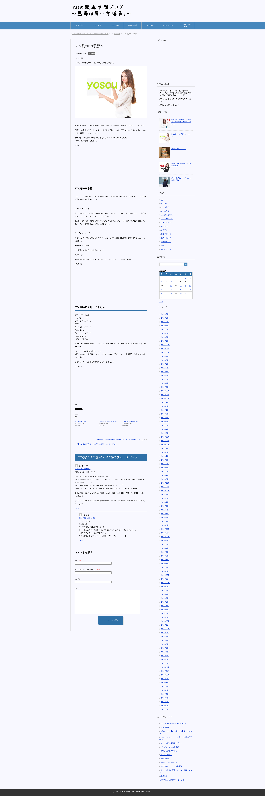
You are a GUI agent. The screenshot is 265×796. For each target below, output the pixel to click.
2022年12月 (165, 483)
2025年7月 (165, 364)
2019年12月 (165, 621)
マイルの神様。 (166, 755)
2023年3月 (165, 471)
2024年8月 (165, 406)
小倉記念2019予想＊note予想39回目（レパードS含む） (98, 444)
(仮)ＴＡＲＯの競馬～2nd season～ (173, 723)
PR (162, 200)
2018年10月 (165, 675)
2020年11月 (165, 579)
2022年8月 (165, 498)
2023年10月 (165, 445)
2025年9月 (165, 356)
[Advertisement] (92, 164)
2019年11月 (165, 625)
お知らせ (150, 25)
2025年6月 (165, 368)
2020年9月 (165, 587)
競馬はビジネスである (168, 751)
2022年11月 (165, 487)
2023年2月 (165, 475)
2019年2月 (165, 659)
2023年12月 (165, 437)
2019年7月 (165, 640)
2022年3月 (165, 517)
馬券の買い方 (132, 25)
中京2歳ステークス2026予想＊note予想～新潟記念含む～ (181, 122)
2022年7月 (165, 502)
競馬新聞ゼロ (165, 758)
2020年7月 (165, 594)
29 (185, 293)
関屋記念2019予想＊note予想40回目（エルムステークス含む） (120, 439)
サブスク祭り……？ (178, 149)
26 (171, 293)
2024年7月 (165, 410)
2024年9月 (165, 402)
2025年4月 (165, 375)
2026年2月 (165, 337)
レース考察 (97, 25)
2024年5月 (165, 418)
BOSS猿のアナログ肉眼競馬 (171, 766)
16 (190, 286)
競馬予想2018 (166, 234)
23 (190, 289)
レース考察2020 (167, 222)
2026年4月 (165, 329)
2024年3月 (165, 425)
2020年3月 (165, 610)
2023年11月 (165, 441)
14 (181, 286)
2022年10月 (165, 491)
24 (162, 293)
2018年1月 (165, 709)
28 (181, 293)
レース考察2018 (167, 215)
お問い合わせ (168, 25)
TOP (90, 34)
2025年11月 (165, 349)
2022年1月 (165, 525)
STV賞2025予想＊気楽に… (131, 421)
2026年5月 (165, 326)
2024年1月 (165, 433)
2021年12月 (165, 529)
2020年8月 (165, 590)
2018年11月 (165, 671)
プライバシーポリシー (185, 25)
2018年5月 (165, 694)
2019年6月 (165, 644)
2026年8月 (165, 314)
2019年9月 (165, 633)
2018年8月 (165, 682)
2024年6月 (165, 414)
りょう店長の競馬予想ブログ (171, 743)
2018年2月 (165, 705)
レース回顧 (115, 25)
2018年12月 (165, 667)
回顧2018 (164, 226)
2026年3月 (165, 333)
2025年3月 (165, 379)
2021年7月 (165, 548)
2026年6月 (165, 322)
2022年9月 (165, 494)
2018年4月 (165, 698)
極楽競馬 (163, 776)
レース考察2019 (167, 219)
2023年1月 (165, 479)
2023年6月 (165, 460)
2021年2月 (165, 567)
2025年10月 (165, 352)
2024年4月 (165, 421)
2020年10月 (165, 583)
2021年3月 (165, 563)
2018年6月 (165, 690)
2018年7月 (165, 686)
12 (171, 286)
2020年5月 (165, 602)
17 (162, 289)
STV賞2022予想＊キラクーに (108, 421)
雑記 (162, 245)
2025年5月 (165, 372)
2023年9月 (165, 448)
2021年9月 (165, 540)
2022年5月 (165, 510)
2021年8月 (165, 544)
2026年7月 (165, 318)
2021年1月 (165, 571)
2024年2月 (165, 429)
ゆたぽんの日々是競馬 (168, 762)
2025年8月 (165, 360)
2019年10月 (165, 629)
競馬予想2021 (166, 242)
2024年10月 (165, 398)
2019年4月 (165, 652)
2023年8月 (165, 452)
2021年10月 (165, 537)
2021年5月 (165, 556)
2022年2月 (165, 521)
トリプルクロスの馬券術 (169, 747)
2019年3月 (165, 656)
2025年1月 (165, 387)
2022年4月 (165, 514)
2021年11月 (165, 533)
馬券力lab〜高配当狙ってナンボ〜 (173, 780)
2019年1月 (165, 663)
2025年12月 (165, 345)
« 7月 (161, 302)
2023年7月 (165, 456)
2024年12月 (165, 391)
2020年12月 (165, 575)
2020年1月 (165, 617)
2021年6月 (165, 552)
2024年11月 (165, 395)
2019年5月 (165, 648)
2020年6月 (165, 598)
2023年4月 (165, 468)
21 (181, 289)
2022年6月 (165, 506)
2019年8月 (165, 636)
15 (185, 286)
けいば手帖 (164, 727)
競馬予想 (79, 25)
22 (185, 289)
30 (190, 293)
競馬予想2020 (166, 238)
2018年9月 (165, 679)
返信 (77, 508)
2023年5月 (165, 464)
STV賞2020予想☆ (81, 421)
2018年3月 (165, 702)
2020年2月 (165, 613)
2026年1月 (165, 341)
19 (171, 289)
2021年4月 (165, 560)
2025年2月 (165, 383)
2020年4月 (165, 606)
